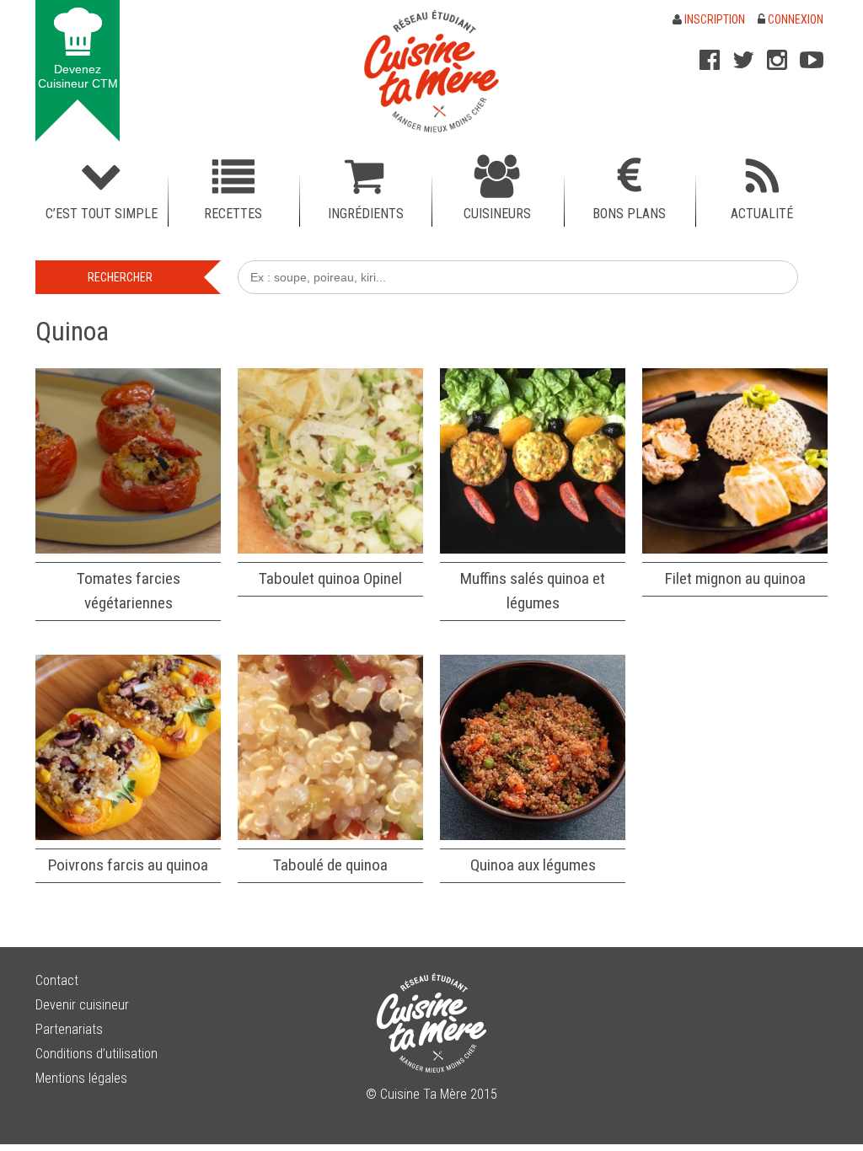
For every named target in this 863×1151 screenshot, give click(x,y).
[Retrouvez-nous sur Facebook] (709, 60)
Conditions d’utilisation (96, 1054)
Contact (56, 980)
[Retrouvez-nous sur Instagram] (777, 60)
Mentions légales (81, 1078)
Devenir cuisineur (82, 1005)
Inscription (713, 19)
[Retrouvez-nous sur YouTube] (812, 60)
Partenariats (69, 1029)
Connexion (794, 19)
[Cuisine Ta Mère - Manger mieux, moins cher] (431, 71)
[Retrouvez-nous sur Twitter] (743, 60)
